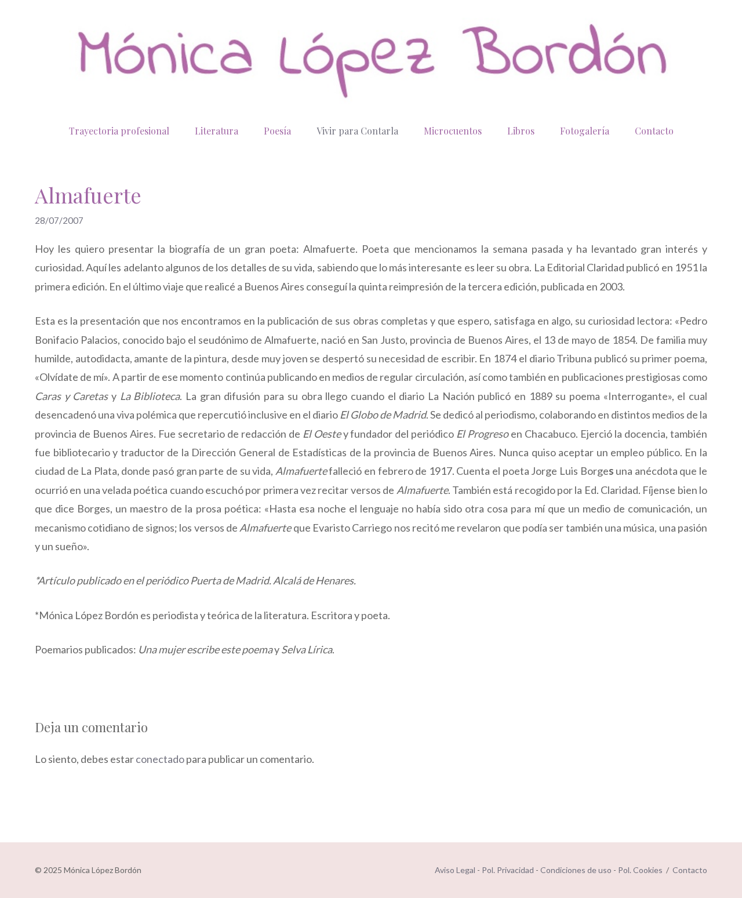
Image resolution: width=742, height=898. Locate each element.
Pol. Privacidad (508, 870)
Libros (520, 131)
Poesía (277, 131)
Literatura (216, 131)
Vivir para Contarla (357, 131)
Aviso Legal (455, 870)
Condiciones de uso (576, 870)
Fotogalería (584, 131)
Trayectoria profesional (119, 131)
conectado (160, 758)
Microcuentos (453, 131)
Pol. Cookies (640, 870)
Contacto (654, 131)
